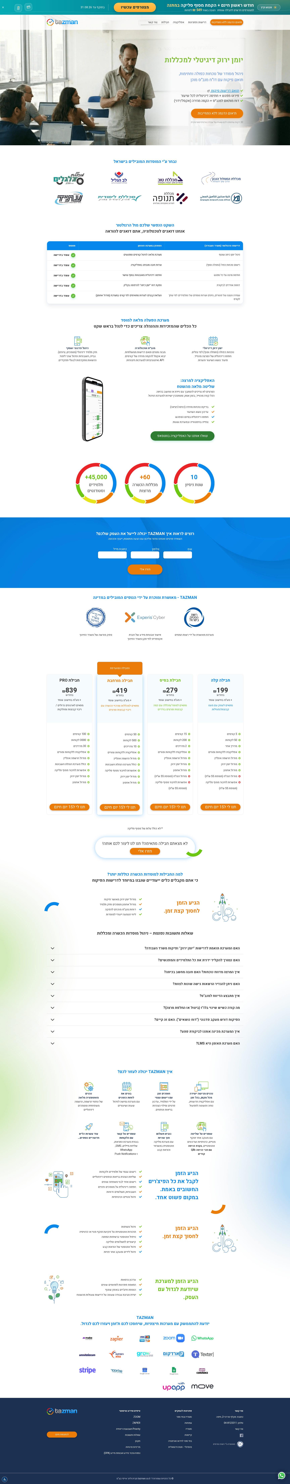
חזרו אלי (145, 569)
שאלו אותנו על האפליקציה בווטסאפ (182, 435)
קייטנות (188, 1435)
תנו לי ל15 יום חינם (220, 807)
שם (189, 549)
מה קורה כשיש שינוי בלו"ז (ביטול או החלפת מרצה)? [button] (201, 1007)
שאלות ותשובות (132, 1435)
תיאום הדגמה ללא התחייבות (227, 22)
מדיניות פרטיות (133, 1447)
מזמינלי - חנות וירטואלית (180, 1447)
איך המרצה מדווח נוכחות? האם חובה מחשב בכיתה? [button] (202, 972)
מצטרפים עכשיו (135, 7)
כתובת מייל (120, 549)
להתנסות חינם (62, 1434)
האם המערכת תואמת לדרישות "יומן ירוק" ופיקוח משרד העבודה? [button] (192, 948)
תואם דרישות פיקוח (223, 90)
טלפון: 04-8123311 (233, 1423)
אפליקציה (178, 22)
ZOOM (136, 1417)
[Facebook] (241, 1435)
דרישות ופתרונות (197, 22)
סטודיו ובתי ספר (184, 1417)
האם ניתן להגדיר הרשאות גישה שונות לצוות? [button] (206, 984)
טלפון (155, 549)
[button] (5, 1479)
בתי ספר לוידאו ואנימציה (180, 1441)
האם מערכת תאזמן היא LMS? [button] (218, 1043)
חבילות (165, 22)
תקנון (137, 1441)
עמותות (188, 1423)
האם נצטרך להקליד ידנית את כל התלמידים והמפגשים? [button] (199, 960)
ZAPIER (136, 1423)
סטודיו (189, 1429)
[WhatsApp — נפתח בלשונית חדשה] (282, 1476)
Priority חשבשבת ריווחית (128, 1429)
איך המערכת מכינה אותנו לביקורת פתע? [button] (210, 1031)
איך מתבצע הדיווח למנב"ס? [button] (220, 995)
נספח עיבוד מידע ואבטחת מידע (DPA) (122, 1453)
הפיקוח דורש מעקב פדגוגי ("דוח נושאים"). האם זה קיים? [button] (197, 1019)
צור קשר (152, 22)
